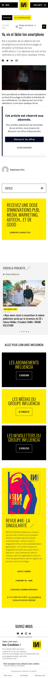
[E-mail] (17, 61)
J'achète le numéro (24, 571)
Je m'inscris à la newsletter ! (20, 232)
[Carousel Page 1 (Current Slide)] (19, 331)
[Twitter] (7, 61)
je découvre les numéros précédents (24, 589)
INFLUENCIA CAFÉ (10, 309)
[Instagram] (26, 634)
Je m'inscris (24, 448)
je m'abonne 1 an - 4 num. (24, 580)
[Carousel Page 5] (28, 331)
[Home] (24, 5)
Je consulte (24, 411)
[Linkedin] (12, 61)
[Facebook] (3, 61)
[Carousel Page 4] (26, 331)
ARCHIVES (7, 17)
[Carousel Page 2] (21, 331)
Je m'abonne (24, 375)
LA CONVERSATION (22, 17)
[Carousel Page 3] (24, 331)
